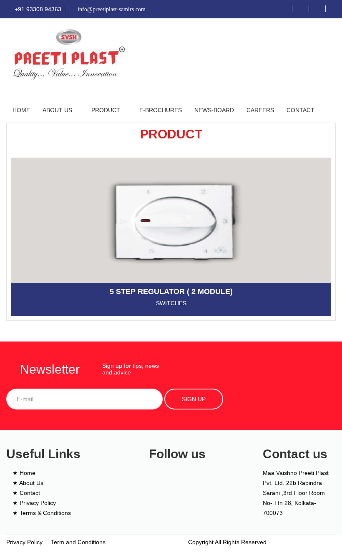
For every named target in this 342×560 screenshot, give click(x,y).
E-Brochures (160, 110)
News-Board (214, 110)
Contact (300, 110)
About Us (57, 110)
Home (21, 110)
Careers (260, 110)
